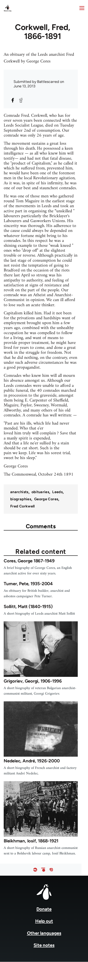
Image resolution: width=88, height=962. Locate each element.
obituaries (40, 492)
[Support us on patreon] (43, 870)
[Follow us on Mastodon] (51, 870)
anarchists (19, 492)
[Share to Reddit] (21, 100)
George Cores (46, 499)
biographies (20, 499)
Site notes (44, 945)
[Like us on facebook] (35, 870)
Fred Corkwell (22, 506)
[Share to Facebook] (12, 100)
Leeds (57, 492)
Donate (44, 909)
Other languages (44, 933)
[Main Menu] (82, 8)
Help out (44, 921)
